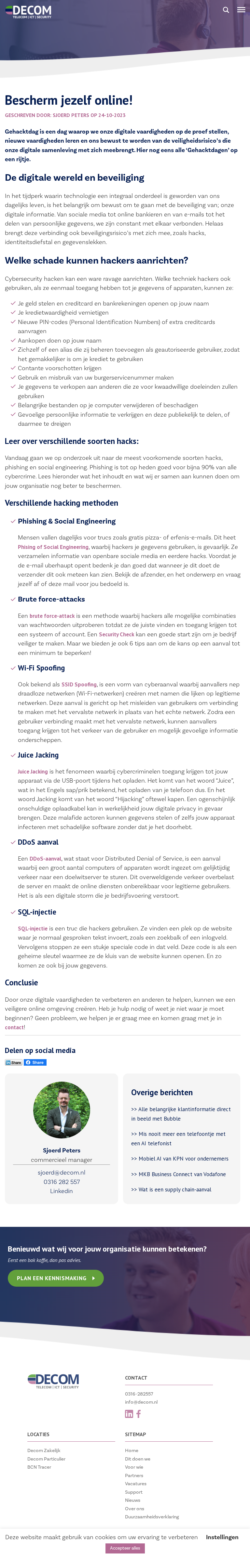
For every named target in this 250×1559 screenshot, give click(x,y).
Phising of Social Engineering (53, 547)
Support (134, 1492)
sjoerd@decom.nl (61, 1172)
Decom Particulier (46, 1459)
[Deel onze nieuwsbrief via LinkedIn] (13, 1064)
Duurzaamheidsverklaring (152, 1517)
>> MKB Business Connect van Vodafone (178, 1174)
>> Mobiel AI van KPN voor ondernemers (180, 1158)
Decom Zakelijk (44, 1451)
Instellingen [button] (222, 1537)
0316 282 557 (62, 1182)
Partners (134, 1476)
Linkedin (61, 1191)
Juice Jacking (33, 771)
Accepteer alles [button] (125, 1548)
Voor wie (134, 1467)
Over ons (134, 1509)
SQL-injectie (33, 928)
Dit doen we (137, 1459)
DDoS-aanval (45, 858)
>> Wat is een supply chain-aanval (172, 1189)
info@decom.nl (141, 1402)
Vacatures (135, 1484)
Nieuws (132, 1500)
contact (14, 1027)
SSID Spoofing (79, 684)
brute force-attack (52, 615)
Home (131, 1451)
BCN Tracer (39, 1467)
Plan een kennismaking (52, 1278)
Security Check (116, 634)
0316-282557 (139, 1394)
